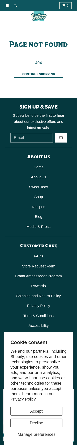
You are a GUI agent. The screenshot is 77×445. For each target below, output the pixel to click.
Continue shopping (38, 74)
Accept (36, 411)
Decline (36, 423)
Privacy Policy (23, 399)
